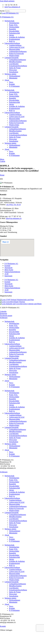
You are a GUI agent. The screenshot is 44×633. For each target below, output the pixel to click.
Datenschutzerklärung (12, 272)
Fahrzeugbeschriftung (12, 43)
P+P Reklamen (14, 86)
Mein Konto (9, 270)
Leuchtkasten (14, 64)
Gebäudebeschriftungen (17, 60)
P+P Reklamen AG (7, 17)
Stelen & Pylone (15, 68)
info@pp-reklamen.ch (13, 218)
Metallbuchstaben (15, 62)
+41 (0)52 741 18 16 (13, 205)
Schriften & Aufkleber (17, 37)
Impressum (8, 276)
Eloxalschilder (14, 31)
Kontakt (12, 84)
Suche (2, 11)
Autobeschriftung (15, 45)
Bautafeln (12, 29)
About (7, 80)
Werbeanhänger (14, 76)
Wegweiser (13, 70)
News (11, 82)
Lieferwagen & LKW (16, 47)
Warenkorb (8, 268)
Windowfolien (14, 56)
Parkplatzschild (14, 33)
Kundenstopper (14, 39)
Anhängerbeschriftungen (18, 51)
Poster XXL (13, 25)
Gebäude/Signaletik (12, 58)
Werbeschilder (14, 27)
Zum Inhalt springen (7, 1)
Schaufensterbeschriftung (18, 66)
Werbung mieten (10, 74)
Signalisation (13, 72)
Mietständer (13, 78)
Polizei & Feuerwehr (16, 53)
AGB (6, 274)
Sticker (11, 35)
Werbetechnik (9, 21)
